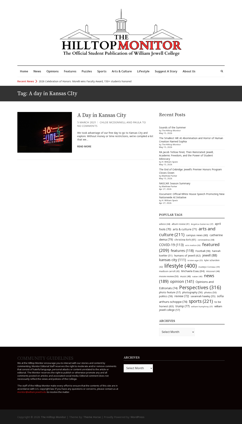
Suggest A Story (166, 71)
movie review (169, 276)
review (181, 296)
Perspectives (200, 287)
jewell (209, 255)
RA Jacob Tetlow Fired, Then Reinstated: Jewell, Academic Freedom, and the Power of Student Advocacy (186, 155)
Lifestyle (143, 71)
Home (24, 71)
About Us (189, 71)
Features (70, 71)
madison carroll (169, 271)
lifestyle (180, 265)
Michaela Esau (193, 271)
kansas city (172, 259)
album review (180, 224)
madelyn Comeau (209, 267)
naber (197, 276)
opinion (182, 281)
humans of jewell (187, 255)
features (182, 250)
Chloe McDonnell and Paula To (123, 122)
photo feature (170, 292)
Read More (84, 146)
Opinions (52, 71)
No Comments (87, 126)
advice (164, 224)
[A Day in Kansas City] (44, 132)
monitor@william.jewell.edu (31, 392)
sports (201, 301)
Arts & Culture (122, 71)
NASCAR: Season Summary (174, 183)
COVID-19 (171, 244)
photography (192, 292)
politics (166, 296)
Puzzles (87, 71)
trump (182, 306)
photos (210, 292)
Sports (101, 71)
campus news (197, 235)
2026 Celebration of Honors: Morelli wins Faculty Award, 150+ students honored (85, 81)
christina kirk (185, 239)
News (37, 71)
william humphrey (202, 306)
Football (202, 251)
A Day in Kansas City (101, 115)
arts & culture (185, 229)
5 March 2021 (86, 122)
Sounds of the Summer (172, 127)
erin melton (193, 245)
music (185, 276)
